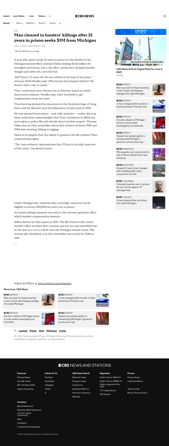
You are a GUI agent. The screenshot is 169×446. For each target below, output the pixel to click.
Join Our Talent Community (24, 414)
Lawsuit (23, 330)
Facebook (49, 381)
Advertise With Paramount (29, 410)
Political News (23, 377)
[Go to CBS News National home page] (84, 16)
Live (31, 16)
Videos (52, 23)
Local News (19, 16)
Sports (42, 23)
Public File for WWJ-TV (110, 377)
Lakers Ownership (25, 389)
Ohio (41, 330)
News (19, 23)
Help (19, 419)
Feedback (21, 423)
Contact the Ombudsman (28, 427)
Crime (62, 330)
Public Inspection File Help (110, 385)
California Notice (135, 381)
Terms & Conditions (81, 393)
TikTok (48, 389)
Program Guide (79, 381)
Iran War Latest (24, 381)
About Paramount (25, 406)
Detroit (6, 23)
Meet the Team (79, 377)
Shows (42, 16)
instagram (49, 385)
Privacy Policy (133, 377)
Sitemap (76, 397)
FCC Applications (108, 390)
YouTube (49, 377)
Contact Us (77, 385)
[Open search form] (164, 16)
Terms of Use (133, 389)
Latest (6, 16)
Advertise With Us (80, 389)
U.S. (16, 30)
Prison (33, 330)
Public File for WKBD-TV (111, 381)
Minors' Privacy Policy (137, 393)
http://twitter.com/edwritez (54, 283)
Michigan (51, 330)
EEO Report (105, 394)
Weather (30, 23)
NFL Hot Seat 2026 (26, 385)
